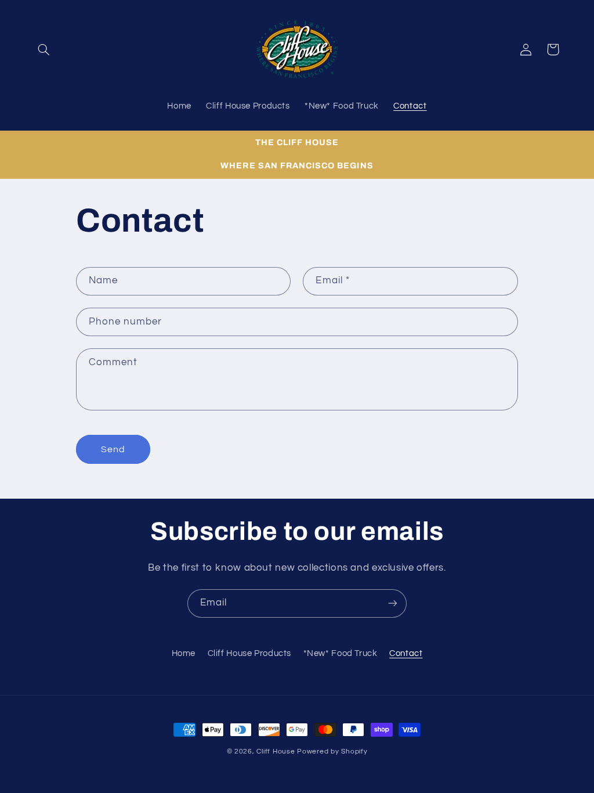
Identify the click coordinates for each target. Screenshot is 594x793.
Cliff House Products (250, 653)
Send (113, 449)
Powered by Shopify (332, 751)
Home (184, 653)
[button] (44, 49)
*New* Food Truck (340, 653)
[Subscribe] (392, 603)
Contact (405, 653)
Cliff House (275, 751)
